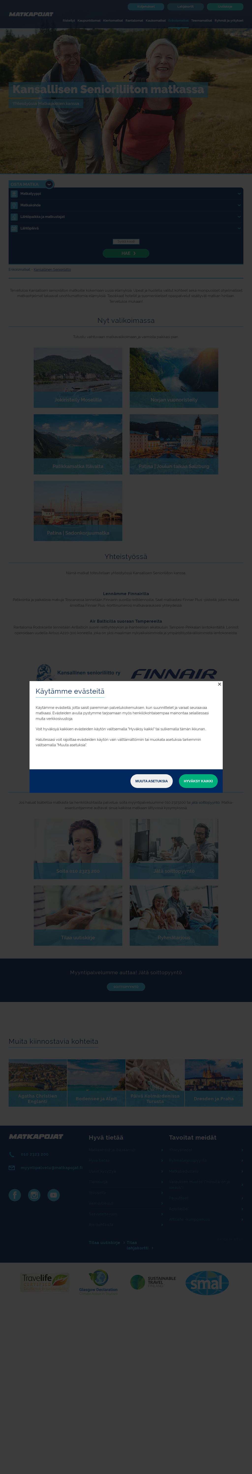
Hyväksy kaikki (198, 781)
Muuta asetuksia (151, 781)
